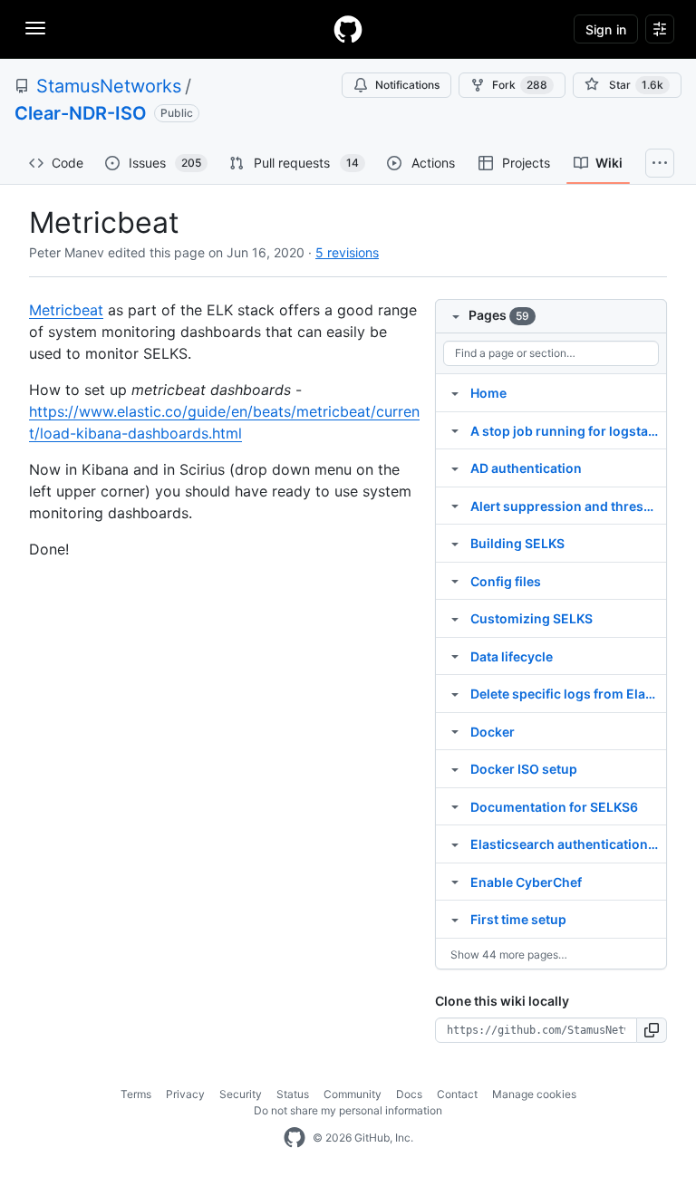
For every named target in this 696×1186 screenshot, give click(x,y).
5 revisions (347, 252)
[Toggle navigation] (35, 28)
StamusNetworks (108, 86)
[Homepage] (348, 28)
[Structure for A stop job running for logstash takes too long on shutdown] (455, 430)
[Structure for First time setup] (455, 918)
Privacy (185, 1094)
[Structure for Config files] (455, 580)
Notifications (407, 85)
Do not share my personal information (348, 1110)
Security (240, 1094)
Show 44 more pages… (508, 954)
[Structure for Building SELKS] (455, 542)
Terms (136, 1094)
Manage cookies (534, 1094)
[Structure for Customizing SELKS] (455, 617)
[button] (652, 1030)
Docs (409, 1094)
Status (292, 1094)
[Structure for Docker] (455, 731)
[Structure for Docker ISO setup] (455, 768)
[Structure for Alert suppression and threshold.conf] (455, 505)
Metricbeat (66, 310)
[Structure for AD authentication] (455, 467)
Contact (457, 1094)
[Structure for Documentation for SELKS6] (455, 806)
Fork (519, 85)
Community (353, 1094)
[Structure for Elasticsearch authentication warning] (455, 843)
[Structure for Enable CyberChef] (455, 881)
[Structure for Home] (455, 392)
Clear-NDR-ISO (80, 113)
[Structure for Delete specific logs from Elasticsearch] (455, 693)
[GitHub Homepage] (294, 1138)
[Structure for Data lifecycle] (455, 655)
